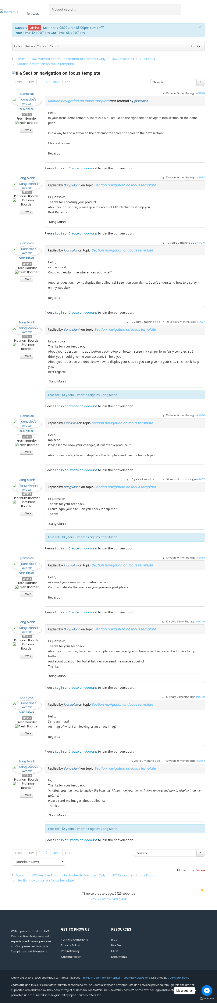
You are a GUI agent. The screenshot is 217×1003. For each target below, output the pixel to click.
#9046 (200, 621)
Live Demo (118, 945)
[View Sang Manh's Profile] (27, 185)
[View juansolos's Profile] (27, 101)
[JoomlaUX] (9, 11)
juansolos (27, 94)
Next (56, 82)
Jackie (200, 870)
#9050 (200, 697)
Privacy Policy (70, 945)
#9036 (200, 415)
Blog (114, 940)
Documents (119, 957)
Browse (33, 13)
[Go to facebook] (207, 990)
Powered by (97, 899)
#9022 (200, 322)
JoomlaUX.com (178, 978)
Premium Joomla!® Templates (101, 978)
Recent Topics (36, 46)
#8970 (200, 93)
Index (18, 46)
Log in (59, 168)
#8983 (200, 177)
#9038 (200, 557)
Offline (27, 114)
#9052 (200, 761)
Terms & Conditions (74, 940)
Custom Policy (71, 957)
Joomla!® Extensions (137, 978)
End (67, 82)
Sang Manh (27, 178)
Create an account (82, 168)
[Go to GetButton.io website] (207, 998)
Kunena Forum (117, 899)
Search (55, 46)
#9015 (201, 242)
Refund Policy (70, 951)
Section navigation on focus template (79, 101)
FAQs (114, 951)
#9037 (200, 479)
